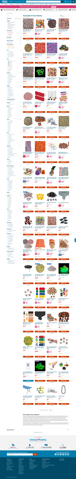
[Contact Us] (68, 1)
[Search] (62, 2)
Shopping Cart (21, 467)
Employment (31, 462)
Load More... (9, 70)
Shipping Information (22, 466)
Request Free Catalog (10, 463)
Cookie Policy (44, 467)
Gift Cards (8, 465)
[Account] (70, 1)
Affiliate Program (31, 463)
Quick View (28, 40)
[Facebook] (56, 454)
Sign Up (35, 454)
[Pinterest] (61, 454)
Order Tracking (21, 462)
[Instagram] (68, 454)
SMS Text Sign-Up (9, 468)
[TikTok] (63, 454)
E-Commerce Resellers (45, 466)
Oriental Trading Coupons (10, 466)
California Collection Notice (46, 462)
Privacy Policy (44, 460)
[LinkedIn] (58, 454)
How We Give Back (31, 461)
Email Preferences (21, 473)
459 (50, 410)
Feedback (75, 240)
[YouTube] (66, 454)
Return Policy (20, 465)
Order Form (20, 463)
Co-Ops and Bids (9, 461)
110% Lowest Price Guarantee (33, 465)
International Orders (21, 468)
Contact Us (20, 460)
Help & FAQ (20, 461)
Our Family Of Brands (32, 467)
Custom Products (61, 460)
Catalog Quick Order (9, 460)
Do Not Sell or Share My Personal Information (48, 465)
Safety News (43, 463)
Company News (31, 468)
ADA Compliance (21, 472)
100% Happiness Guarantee (33, 466)
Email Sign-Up (9, 467)
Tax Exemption (21, 471)
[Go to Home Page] (7, 13)
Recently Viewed (10, 430)
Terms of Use (44, 461)
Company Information (32, 460)
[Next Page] (53, 410)
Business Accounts (9, 462)
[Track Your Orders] (65, 1)
